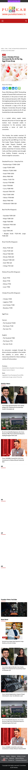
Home (3, 756)
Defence (13, 756)
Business (4, 637)
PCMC (4, 690)
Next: (13, 375)
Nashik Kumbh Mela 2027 (14, 1)
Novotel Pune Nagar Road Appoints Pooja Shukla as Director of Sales (12, 642)
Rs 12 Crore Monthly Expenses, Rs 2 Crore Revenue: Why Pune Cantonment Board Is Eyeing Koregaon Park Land (13, 433)
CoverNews (23, 765)
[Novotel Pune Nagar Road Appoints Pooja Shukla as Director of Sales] (14, 630)
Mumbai (4, 454)
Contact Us (11, 760)
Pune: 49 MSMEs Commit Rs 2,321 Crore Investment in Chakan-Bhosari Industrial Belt (13, 460)
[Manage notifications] (4, 760)
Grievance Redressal (21, 760)
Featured (11, 758)
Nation (8, 756)
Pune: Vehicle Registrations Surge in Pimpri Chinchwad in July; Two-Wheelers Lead (13, 695)
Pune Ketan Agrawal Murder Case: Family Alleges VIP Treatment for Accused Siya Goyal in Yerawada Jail (13, 407)
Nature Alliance (19, 758)
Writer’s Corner (21, 756)
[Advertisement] (14, 34)
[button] (2, 21)
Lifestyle (5, 758)
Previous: (13, 368)
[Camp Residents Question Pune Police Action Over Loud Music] (14, 609)
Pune (4, 54)
